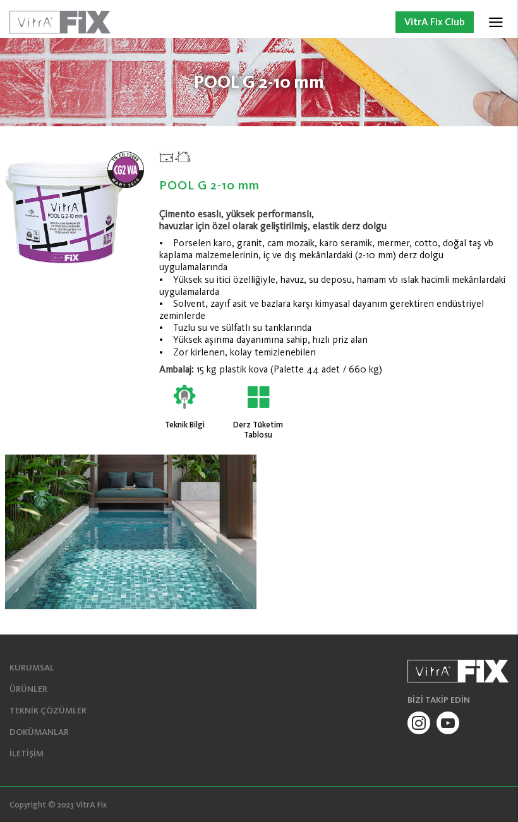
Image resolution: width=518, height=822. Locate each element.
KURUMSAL (31, 667)
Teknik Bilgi (185, 424)
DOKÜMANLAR (39, 732)
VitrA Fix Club (434, 22)
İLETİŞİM (26, 753)
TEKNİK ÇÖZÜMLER (48, 710)
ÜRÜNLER (28, 689)
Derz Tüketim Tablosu (258, 429)
